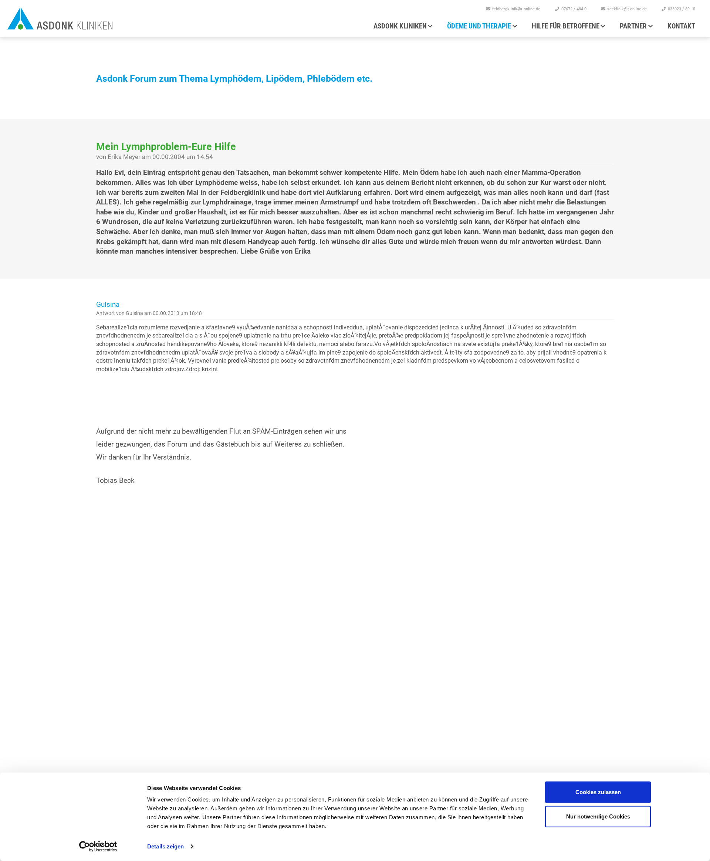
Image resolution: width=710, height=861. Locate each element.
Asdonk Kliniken (400, 26)
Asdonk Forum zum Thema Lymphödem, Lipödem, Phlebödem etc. (234, 78)
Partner (633, 26)
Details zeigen (165, 846)
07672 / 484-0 (573, 9)
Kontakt (681, 26)
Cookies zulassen (598, 792)
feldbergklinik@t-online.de (516, 9)
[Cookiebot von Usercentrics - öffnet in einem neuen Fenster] (98, 846)
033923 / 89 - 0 (681, 9)
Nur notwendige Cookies (598, 816)
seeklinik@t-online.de (627, 9)
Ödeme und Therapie (479, 26)
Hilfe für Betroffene (565, 26)
